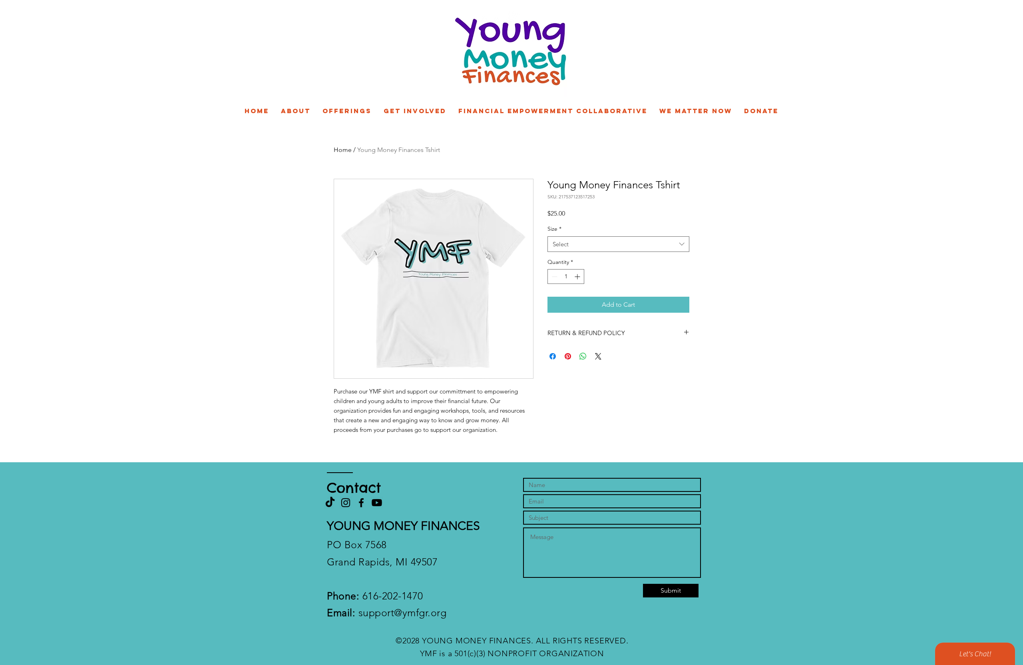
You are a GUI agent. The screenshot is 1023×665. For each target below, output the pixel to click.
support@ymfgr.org (386, 613)
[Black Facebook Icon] (361, 503)
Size (554, 228)
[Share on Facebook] (552, 356)
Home (343, 150)
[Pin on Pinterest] (568, 356)
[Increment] (578, 277)
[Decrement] (554, 277)
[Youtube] (377, 503)
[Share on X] (598, 356)
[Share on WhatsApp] (583, 356)
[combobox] (618, 244)
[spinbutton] (566, 277)
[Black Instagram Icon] (346, 503)
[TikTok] (330, 503)
